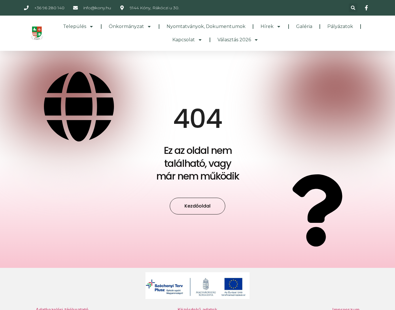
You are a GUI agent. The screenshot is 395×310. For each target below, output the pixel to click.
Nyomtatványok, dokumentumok (206, 26)
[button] (353, 7)
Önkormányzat (126, 26)
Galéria (304, 26)
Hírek (267, 26)
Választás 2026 (234, 39)
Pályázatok (340, 26)
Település (74, 26)
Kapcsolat (183, 39)
